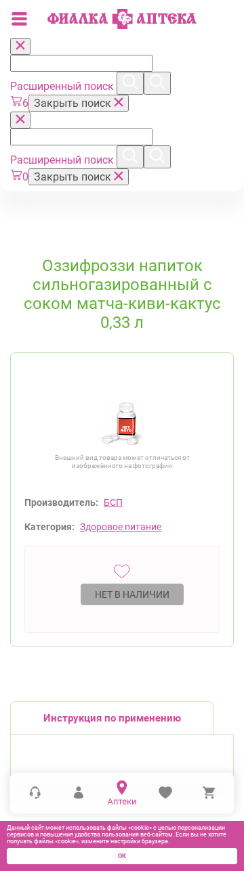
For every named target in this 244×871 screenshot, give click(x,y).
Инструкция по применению (112, 718)
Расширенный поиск (63, 86)
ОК (122, 856)
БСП (113, 502)
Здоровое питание (120, 526)
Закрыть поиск (74, 103)
